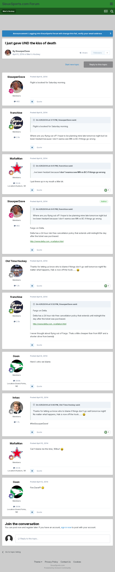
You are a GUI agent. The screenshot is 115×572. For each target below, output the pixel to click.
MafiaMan (16, 158)
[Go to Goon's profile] (16, 366)
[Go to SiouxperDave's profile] (8, 53)
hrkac (16, 397)
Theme (37, 562)
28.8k (17, 381)
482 (18, 101)
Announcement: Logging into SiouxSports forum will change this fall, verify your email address (57, 33)
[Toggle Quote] (34, 120)
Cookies (77, 562)
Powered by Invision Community (57, 568)
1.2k (17, 285)
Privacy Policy (51, 562)
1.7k (17, 422)
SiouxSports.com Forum (20, 4)
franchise (16, 112)
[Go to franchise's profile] (16, 122)
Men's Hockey (33, 54)
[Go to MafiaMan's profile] (16, 168)
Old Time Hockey (16, 261)
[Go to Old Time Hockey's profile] (16, 271)
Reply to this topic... (29, 538)
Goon (16, 356)
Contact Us (66, 562)
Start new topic (72, 64)
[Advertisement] (57, 23)
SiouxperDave (23, 51)
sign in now (66, 527)
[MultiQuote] (32, 102)
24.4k (17, 183)
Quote (39, 101)
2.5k (18, 137)
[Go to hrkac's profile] (16, 407)
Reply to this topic (98, 64)
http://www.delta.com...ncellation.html (47, 241)
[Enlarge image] (78, 270)
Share (84, 53)
